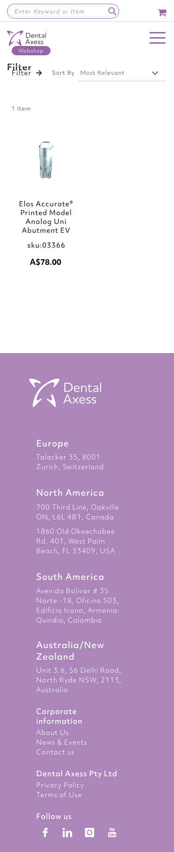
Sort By (63, 73)
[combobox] (63, 11)
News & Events (61, 742)
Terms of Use (59, 795)
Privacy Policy (60, 785)
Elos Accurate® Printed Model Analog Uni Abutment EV (46, 217)
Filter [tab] (22, 73)
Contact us (55, 752)
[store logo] (26, 43)
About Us (52, 732)
